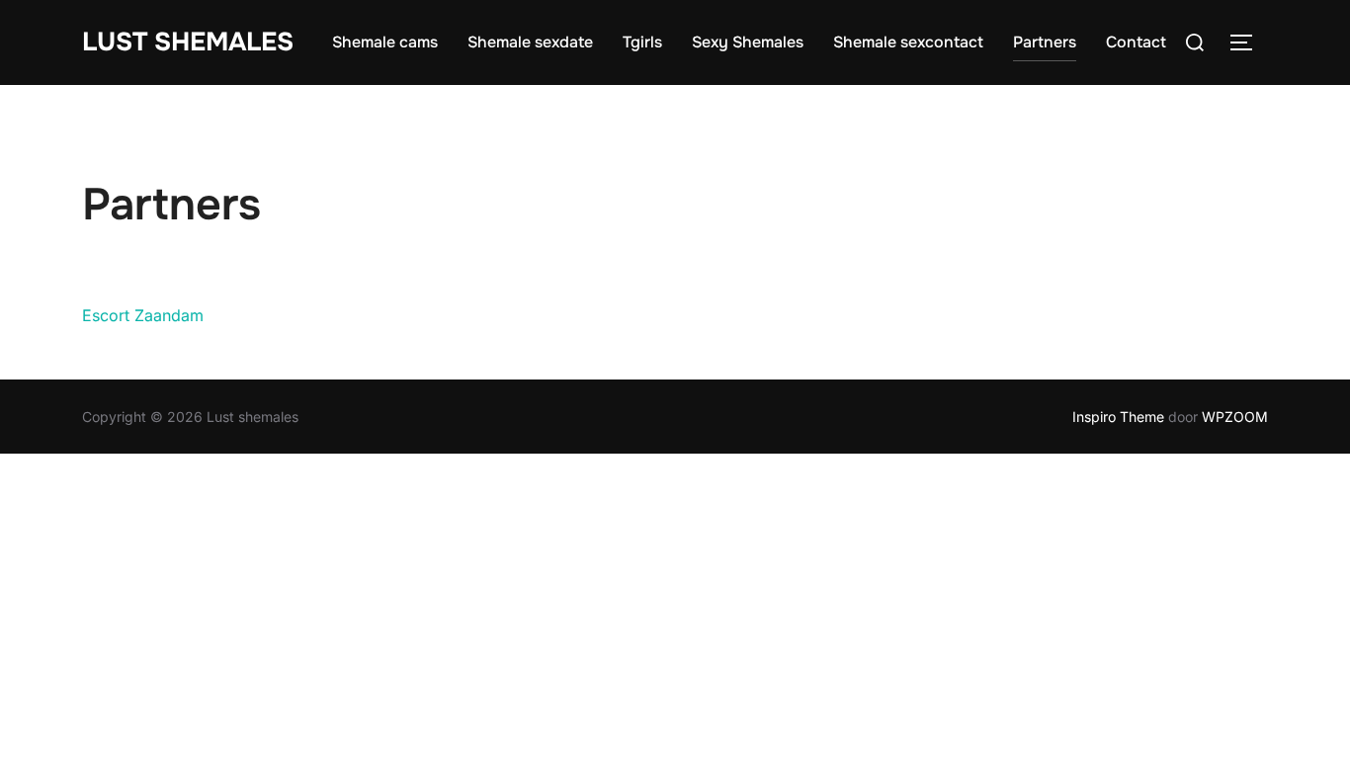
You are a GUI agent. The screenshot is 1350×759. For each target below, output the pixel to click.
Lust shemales (188, 42)
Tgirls (642, 42)
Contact (1136, 42)
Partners (1044, 42)
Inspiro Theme (1118, 416)
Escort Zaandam (143, 315)
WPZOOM (1235, 416)
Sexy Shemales (747, 42)
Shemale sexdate (530, 42)
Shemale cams (385, 42)
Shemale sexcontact (908, 42)
